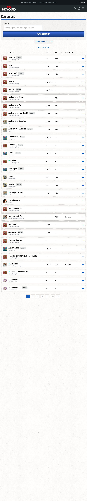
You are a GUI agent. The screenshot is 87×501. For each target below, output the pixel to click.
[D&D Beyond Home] (9, 8)
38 (53, 296)
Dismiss (82, 2)
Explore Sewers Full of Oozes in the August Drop (39, 2)
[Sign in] (79, 8)
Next (58, 296)
